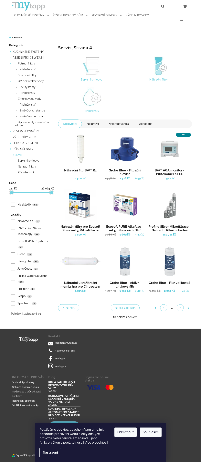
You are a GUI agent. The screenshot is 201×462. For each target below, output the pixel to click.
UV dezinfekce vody (30, 81)
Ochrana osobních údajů (25, 387)
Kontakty (17, 396)
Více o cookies (95, 442)
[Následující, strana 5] (180, 307)
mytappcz (60, 366)
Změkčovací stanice (32, 110)
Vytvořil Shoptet (25, 455)
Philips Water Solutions (32, 278)
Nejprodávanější (119, 123)
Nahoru (70, 307)
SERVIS (17, 154)
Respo (23, 296)
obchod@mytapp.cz (66, 343)
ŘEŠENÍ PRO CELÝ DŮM (28, 57)
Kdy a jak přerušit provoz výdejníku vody (61, 385)
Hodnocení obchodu (23, 400)
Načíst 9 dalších (125, 307)
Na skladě (27, 204)
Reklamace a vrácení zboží (26, 391)
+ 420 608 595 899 (65, 350)
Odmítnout (125, 432)
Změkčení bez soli (31, 116)
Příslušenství (27, 69)
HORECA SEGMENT (25, 143)
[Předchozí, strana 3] (163, 307)
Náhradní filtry (26, 166)
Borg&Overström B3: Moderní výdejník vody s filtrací (63, 398)
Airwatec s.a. (27, 221)
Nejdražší (93, 123)
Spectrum (26, 303)
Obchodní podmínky (23, 382)
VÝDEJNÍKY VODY (24, 137)
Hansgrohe (27, 261)
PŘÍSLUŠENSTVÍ (23, 148)
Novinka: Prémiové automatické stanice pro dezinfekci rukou (64, 412)
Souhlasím (151, 432)
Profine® (25, 288)
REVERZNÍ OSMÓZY (26, 131)
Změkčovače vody (29, 98)
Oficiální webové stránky (25, 405)
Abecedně (145, 123)
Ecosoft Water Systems (32, 244)
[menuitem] (31, 15)
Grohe (24, 254)
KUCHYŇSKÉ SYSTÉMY (28, 51)
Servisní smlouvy (28, 160)
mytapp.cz (61, 358)
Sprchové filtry (27, 75)
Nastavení (50, 452)
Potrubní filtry (26, 63)
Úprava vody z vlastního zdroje (32, 124)
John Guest (26, 268)
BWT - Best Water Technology (29, 231)
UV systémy (27, 87)
